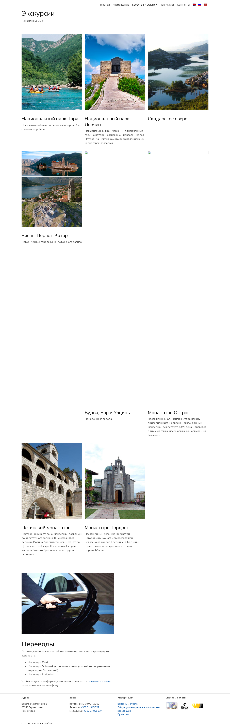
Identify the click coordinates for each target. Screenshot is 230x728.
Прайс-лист (167, 5)
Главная (105, 5)
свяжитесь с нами (99, 681)
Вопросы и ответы (128, 703)
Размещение (120, 5)
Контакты (183, 5)
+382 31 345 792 (90, 707)
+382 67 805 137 (93, 710)
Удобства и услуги (143, 5)
